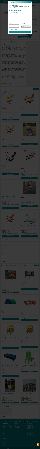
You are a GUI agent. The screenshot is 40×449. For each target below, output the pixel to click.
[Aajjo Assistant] (38, 444)
